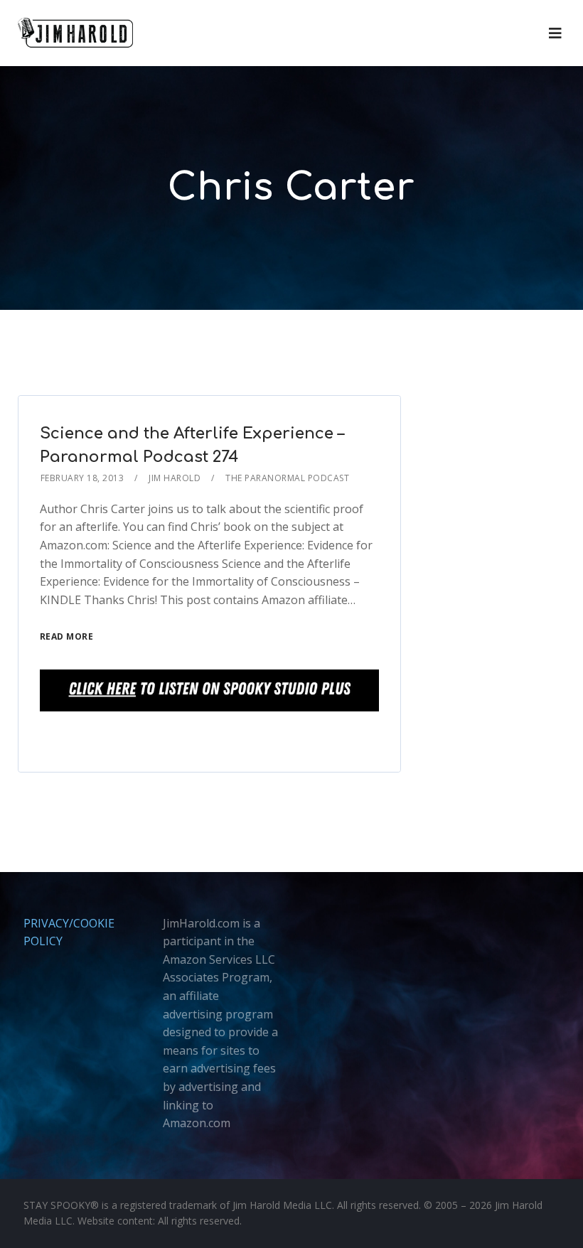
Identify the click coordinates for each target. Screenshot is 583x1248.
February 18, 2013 (82, 478)
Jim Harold (174, 478)
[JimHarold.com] (75, 33)
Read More (67, 636)
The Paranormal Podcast (287, 478)
